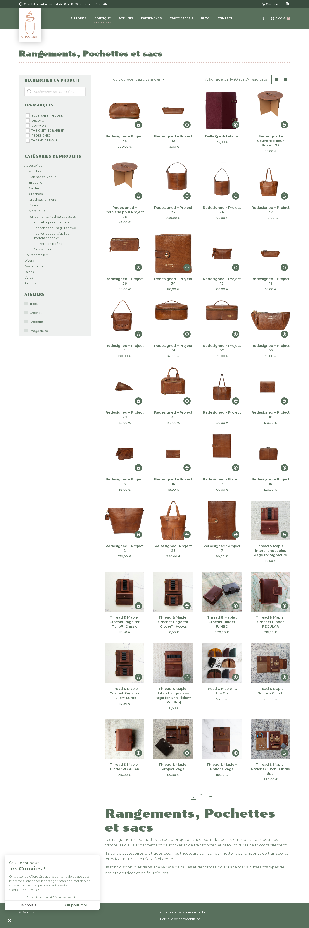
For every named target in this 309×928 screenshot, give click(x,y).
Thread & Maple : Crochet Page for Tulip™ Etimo (124, 693)
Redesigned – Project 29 (125, 414)
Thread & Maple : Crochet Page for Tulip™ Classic (124, 621)
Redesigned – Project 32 (222, 347)
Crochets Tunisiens (42, 199)
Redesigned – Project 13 (222, 281)
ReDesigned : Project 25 (173, 548)
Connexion (272, 4)
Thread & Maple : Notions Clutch (270, 690)
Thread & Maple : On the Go (222, 690)
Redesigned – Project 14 (222, 481)
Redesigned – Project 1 (125, 347)
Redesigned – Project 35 (271, 347)
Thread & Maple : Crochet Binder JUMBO (222, 621)
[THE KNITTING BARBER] (27, 130)
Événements (33, 266)
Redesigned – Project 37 (271, 209)
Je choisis (28, 905)
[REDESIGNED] (27, 135)
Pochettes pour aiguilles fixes (54, 228)
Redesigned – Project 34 (173, 281)
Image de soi (39, 331)
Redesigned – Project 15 (173, 481)
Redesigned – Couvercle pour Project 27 (270, 140)
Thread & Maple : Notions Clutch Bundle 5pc (270, 769)
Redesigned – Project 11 (271, 281)
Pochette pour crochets (51, 222)
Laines (29, 272)
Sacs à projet (43, 249)
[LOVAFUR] (27, 125)
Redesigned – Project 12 (173, 138)
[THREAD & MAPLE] (27, 140)
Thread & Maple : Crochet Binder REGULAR (270, 621)
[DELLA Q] (27, 120)
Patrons (30, 283)
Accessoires (33, 165)
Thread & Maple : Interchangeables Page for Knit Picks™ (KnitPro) (173, 695)
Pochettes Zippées (47, 243)
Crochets (36, 194)
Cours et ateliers (36, 255)
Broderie (35, 182)
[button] (138, 124)
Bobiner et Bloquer (43, 177)
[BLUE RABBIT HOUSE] (27, 115)
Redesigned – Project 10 (271, 481)
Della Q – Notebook (222, 136)
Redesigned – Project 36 (125, 281)
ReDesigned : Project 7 (221, 548)
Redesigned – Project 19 (222, 414)
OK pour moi (76, 905)
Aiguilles (35, 171)
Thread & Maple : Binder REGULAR (124, 766)
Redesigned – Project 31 (173, 347)
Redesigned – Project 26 (222, 209)
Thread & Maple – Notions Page (222, 766)
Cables (34, 188)
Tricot (34, 303)
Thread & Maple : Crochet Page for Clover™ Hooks (173, 621)
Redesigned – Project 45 (125, 138)
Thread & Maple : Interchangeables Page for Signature (270, 550)
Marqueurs (37, 211)
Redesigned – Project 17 (125, 481)
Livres (28, 277)
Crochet (36, 312)
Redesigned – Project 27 (173, 209)
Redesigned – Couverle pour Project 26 (124, 212)
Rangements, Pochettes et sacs (52, 216)
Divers (33, 205)
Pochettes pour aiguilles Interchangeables (51, 236)
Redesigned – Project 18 (271, 414)
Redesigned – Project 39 (173, 414)
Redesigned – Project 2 (125, 548)
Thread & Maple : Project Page (173, 766)
